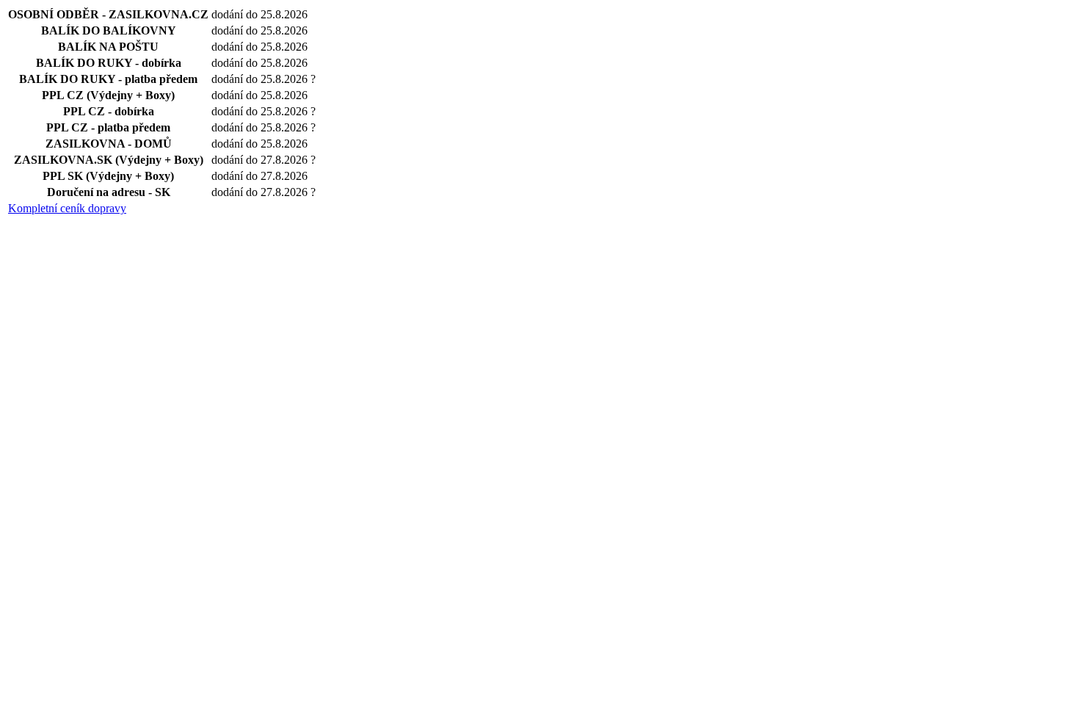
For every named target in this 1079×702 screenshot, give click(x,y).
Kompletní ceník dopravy (67, 208)
